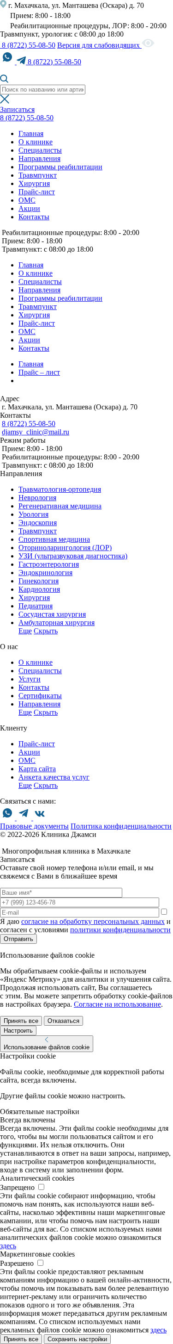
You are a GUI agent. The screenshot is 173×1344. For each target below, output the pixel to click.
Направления (39, 158)
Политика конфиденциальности (121, 826)
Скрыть (46, 631)
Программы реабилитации (60, 167)
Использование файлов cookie (46, 1047)
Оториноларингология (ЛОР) (65, 547)
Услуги (29, 679)
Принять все (21, 1020)
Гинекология (38, 581)
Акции (29, 208)
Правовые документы (34, 826)
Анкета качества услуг (53, 777)
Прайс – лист (39, 372)
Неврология (37, 498)
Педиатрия (35, 606)
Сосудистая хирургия (52, 614)
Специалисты (40, 150)
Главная (30, 133)
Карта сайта (37, 769)
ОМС (27, 200)
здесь (8, 1246)
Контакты (33, 217)
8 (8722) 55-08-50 (27, 45)
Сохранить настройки (77, 1339)
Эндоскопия (37, 522)
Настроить (18, 1030)
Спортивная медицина (54, 539)
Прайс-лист (36, 192)
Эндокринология (45, 572)
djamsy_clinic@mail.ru (35, 432)
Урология (33, 514)
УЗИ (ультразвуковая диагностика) (72, 556)
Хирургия (34, 183)
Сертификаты (40, 696)
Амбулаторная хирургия (56, 622)
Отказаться (63, 1020)
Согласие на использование (117, 1004)
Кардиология (39, 589)
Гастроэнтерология (48, 564)
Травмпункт (37, 175)
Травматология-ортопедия (59, 489)
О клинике (35, 142)
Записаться (17, 109)
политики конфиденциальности (120, 930)
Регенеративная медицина (59, 506)
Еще (25, 631)
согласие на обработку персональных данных (93, 921)
